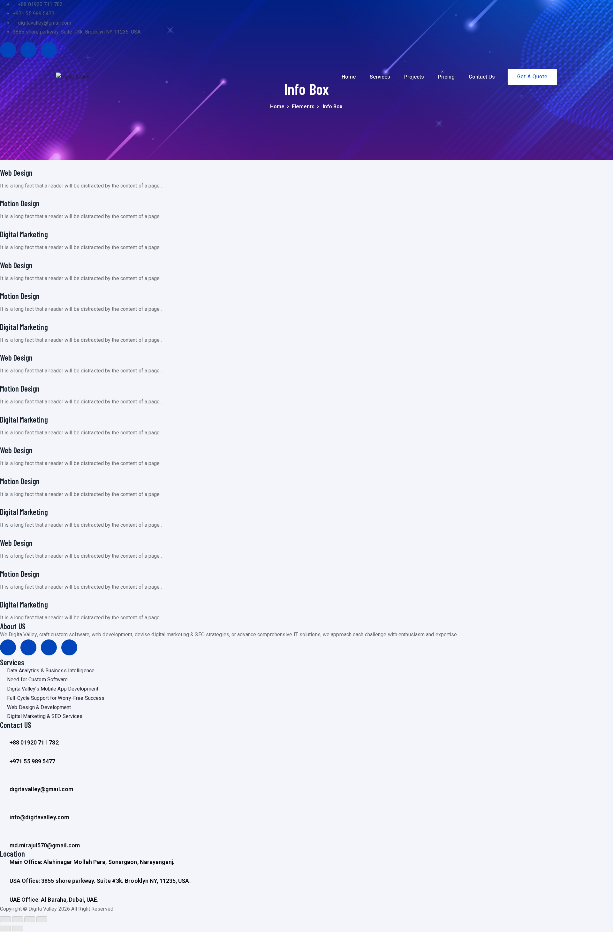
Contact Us (482, 77)
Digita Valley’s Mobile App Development (52, 689)
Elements (303, 106)
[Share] (17, 919)
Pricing (446, 77)
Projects (414, 77)
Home (349, 77)
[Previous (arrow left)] (5, 928)
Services (380, 77)
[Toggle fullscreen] (29, 919)
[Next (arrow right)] (17, 928)
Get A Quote (532, 76)
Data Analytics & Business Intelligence (51, 671)
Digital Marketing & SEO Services (44, 716)
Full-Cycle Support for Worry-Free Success (55, 698)
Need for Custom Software (37, 679)
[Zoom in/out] (41, 919)
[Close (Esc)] (5, 919)
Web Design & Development (39, 707)
